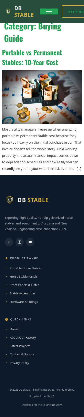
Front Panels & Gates (24, 285)
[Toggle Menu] (49, 11)
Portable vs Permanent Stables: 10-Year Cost (32, 57)
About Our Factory (23, 337)
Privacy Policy (19, 363)
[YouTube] (30, 242)
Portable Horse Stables (26, 268)
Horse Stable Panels (24, 276)
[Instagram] (19, 242)
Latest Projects (20, 346)
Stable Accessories (22, 293)
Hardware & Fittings (24, 302)
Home (14, 329)
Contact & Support (22, 354)
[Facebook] (9, 242)
